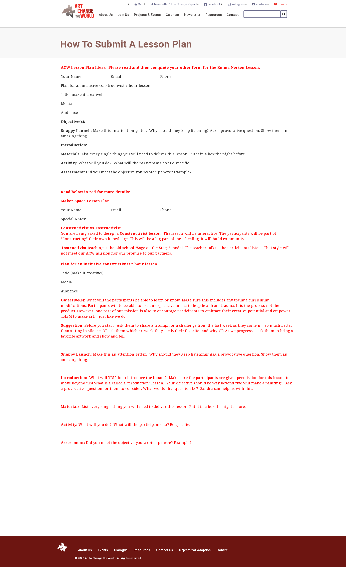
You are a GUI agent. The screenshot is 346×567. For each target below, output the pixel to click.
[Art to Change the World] (75, 17)
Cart (141, 4)
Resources (213, 15)
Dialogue (121, 550)
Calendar (172, 15)
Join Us (123, 15)
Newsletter (192, 15)
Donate (283, 4)
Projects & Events (147, 15)
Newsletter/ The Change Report (175, 4)
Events (103, 550)
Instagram (238, 4)
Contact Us (164, 550)
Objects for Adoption (195, 550)
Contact (233, 15)
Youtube (261, 4)
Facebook (214, 4)
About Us (106, 15)
